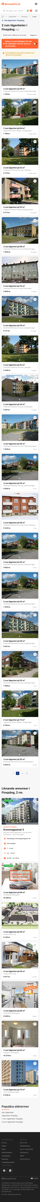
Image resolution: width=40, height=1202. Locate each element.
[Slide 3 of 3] (21, 675)
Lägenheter (12, 16)
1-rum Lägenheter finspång (12, 1119)
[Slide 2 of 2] (20, 84)
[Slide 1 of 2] (19, 84)
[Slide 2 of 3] (20, 675)
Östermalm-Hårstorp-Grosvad (14, 35)
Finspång (24, 16)
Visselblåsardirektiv (8, 1162)
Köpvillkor (5, 1159)
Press (3, 1149)
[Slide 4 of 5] (21, 202)
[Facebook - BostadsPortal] (4, 1170)
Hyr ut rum (23, 1143)
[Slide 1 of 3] (18, 675)
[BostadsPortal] (11, 3)
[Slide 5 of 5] (22, 202)
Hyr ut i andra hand (26, 1149)
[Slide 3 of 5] (20, 202)
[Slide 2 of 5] (18, 202)
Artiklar (4, 1146)
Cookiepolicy (6, 1156)
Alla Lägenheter (8, 1112)
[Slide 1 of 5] (17, 202)
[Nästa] (27, 773)
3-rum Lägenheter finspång (12, 1122)
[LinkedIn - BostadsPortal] (10, 1170)
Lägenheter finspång (10, 1116)
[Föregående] (13, 773)
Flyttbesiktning (25, 1146)
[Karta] (36, 11)
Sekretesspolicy (7, 1152)
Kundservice (24, 1152)
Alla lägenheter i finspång (14, 20)
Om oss (4, 1143)
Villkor (22, 1156)
